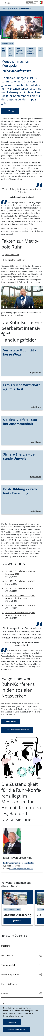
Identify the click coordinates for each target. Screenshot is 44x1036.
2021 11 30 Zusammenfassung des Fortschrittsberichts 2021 (20, 596)
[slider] (8, 307)
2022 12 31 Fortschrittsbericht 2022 (20, 581)
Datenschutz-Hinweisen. (13, 1016)
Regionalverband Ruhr (14, 260)
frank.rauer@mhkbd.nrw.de (21, 868)
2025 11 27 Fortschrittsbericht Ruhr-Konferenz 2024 (20, 572)
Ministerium (7, 955)
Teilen (8, 111)
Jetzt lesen (17, 921)
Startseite (4, 8)
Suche (4, 1003)
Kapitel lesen (35, 372)
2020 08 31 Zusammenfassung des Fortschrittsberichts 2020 (20, 614)
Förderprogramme (10, 974)
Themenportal (13, 8)
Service (4, 993)
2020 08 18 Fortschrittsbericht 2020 (20, 605)
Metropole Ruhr (12, 254)
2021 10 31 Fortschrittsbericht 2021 (20, 588)
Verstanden (11, 1022)
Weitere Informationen (16, 1029)
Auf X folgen (11, 721)
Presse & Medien (9, 984)
